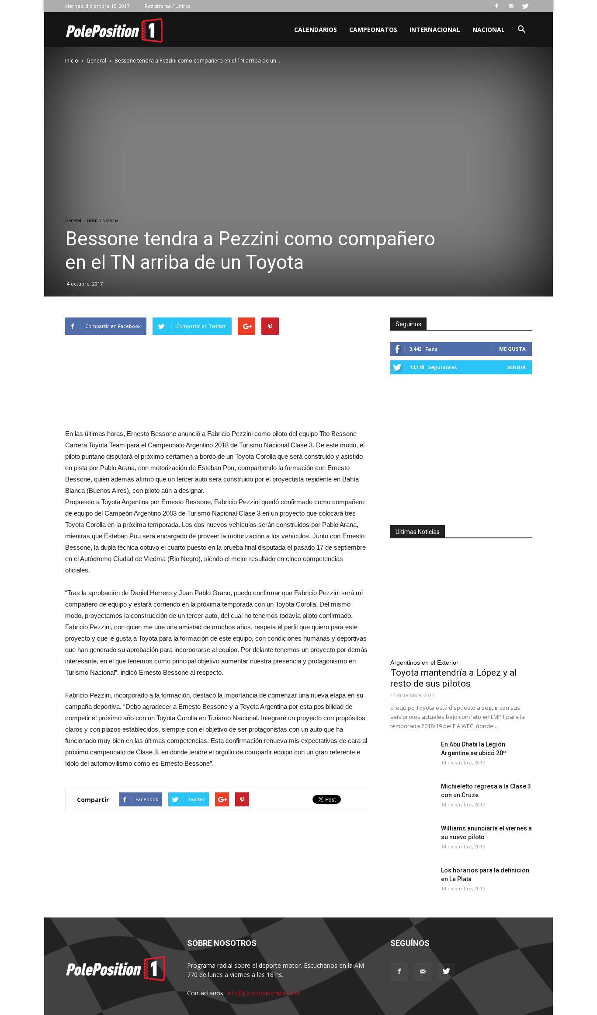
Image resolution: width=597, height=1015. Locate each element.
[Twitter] (525, 6)
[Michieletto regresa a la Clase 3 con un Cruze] (412, 797)
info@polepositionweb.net (263, 993)
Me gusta (512, 348)
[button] (521, 30)
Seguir (516, 367)
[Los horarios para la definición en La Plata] (412, 881)
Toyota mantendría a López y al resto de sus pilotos (453, 678)
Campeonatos (373, 29)
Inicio (71, 60)
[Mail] (510, 6)
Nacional (488, 29)
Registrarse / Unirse (168, 6)
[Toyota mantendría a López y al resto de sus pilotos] (461, 601)
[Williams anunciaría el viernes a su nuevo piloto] (412, 839)
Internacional (435, 29)
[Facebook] (496, 6)
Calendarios (315, 29)
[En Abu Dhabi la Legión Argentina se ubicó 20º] (412, 755)
